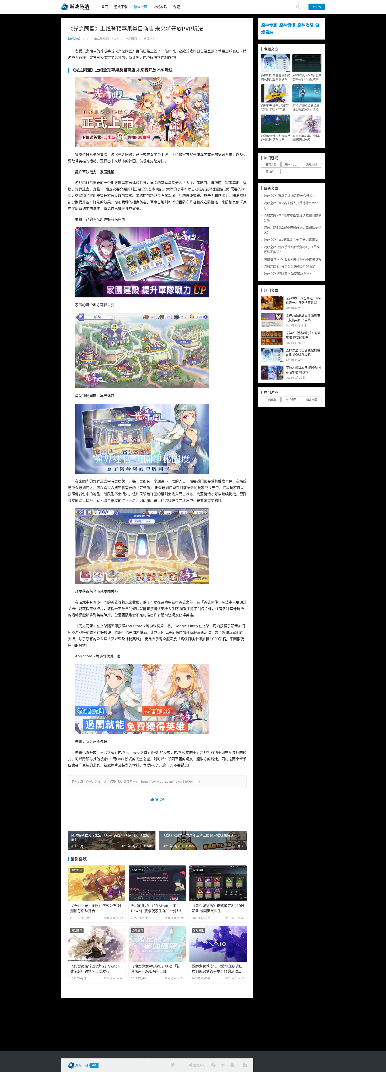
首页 (104, 7)
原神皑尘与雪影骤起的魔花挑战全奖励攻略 (275, 77)
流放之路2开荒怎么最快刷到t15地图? (290, 266)
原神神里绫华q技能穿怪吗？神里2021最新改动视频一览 (275, 107)
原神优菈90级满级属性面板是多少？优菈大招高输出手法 (306, 107)
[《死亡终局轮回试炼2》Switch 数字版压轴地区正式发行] (96, 944)
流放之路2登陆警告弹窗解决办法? (287, 274)
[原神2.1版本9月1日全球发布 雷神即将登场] (272, 368)
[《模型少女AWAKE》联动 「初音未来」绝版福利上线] (157, 944)
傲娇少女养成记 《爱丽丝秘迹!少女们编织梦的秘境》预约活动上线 (218, 969)
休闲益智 (271, 399)
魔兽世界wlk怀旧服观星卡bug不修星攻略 (292, 259)
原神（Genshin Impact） (292, 164)
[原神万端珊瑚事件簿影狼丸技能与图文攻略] (272, 316)
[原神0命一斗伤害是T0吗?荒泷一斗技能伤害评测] (272, 298)
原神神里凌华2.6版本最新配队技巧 (306, 137)
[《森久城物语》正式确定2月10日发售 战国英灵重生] (218, 883)
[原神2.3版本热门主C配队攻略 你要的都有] (272, 333)
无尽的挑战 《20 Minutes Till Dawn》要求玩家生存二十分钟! (156, 908)
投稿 (318, 7)
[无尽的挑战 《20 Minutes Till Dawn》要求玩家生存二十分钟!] (157, 883)
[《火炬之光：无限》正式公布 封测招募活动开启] (96, 883)
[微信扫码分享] (213, 1065)
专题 (176, 7)
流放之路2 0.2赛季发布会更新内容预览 (291, 240)
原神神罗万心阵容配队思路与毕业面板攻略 (306, 77)
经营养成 (311, 399)
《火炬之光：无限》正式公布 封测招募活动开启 (95, 908)
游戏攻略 (160, 7)
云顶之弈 (271, 164)
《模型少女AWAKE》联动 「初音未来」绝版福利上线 (155, 968)
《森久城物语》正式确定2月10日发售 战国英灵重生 (218, 908)
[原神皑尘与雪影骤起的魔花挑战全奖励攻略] (272, 350)
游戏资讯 (140, 7)
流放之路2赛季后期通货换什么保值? (289, 196)
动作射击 (291, 399)
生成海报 (199, 1065)
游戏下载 (121, 7)
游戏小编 (74, 39)
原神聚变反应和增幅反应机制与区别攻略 (275, 137)
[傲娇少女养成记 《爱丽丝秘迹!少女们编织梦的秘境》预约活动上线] (218, 944)
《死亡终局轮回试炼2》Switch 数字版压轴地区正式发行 (95, 968)
